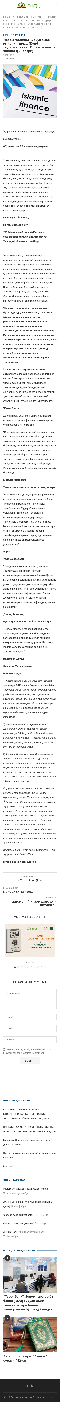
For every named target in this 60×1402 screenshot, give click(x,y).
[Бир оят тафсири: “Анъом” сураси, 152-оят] (30, 1334)
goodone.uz (51, 1397)
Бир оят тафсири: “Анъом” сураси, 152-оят (25, 1358)
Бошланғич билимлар (29, 16)
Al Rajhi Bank (10, 1231)
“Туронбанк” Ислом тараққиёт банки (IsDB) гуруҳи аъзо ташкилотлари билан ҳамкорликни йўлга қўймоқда (28, 1303)
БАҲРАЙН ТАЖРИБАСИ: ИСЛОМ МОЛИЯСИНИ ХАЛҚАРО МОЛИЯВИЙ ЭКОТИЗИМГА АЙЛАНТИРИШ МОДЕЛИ (26, 1114)
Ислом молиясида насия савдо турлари (26, 1188)
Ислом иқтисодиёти (14, 35)
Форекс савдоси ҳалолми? (19, 1214)
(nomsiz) (8, 1166)
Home (6, 16)
